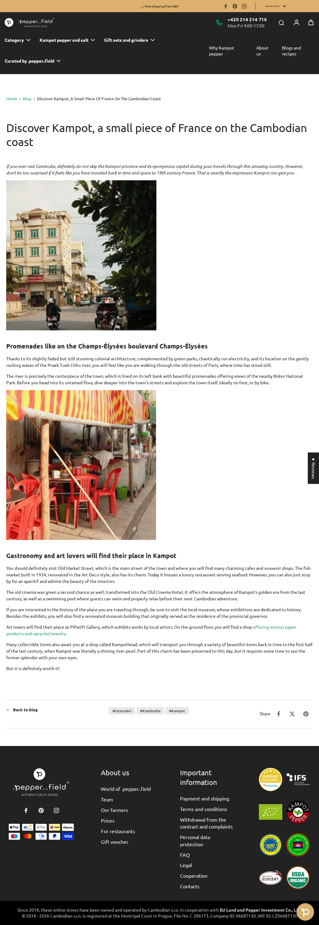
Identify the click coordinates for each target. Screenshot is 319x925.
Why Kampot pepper (221, 50)
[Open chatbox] (305, 912)
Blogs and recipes (291, 50)
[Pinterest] (235, 6)
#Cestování (121, 710)
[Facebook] (225, 6)
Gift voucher (114, 841)
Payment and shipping (204, 798)
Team (107, 799)
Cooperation (193, 875)
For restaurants (118, 831)
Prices (107, 820)
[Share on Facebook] (278, 714)
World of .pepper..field (126, 789)
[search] (281, 22)
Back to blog (25, 709)
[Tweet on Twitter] (292, 714)
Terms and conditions (203, 809)
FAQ (185, 855)
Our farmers (114, 810)
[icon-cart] (310, 22)
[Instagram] (244, 6)
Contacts (189, 886)
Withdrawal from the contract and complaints (206, 822)
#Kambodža (150, 710)
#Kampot (177, 710)
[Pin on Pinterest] (306, 714)
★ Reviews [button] (314, 468)
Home (11, 98)
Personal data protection (195, 840)
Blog (27, 98)
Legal (186, 865)
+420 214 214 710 (247, 19)
